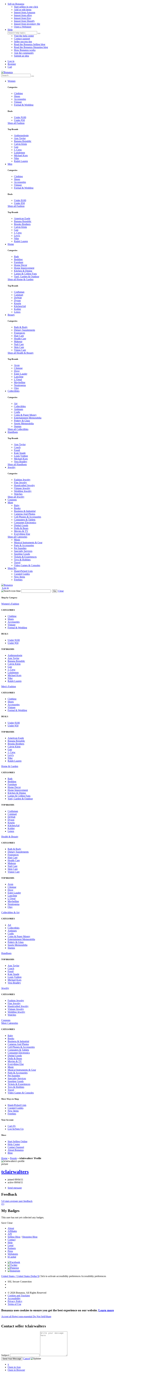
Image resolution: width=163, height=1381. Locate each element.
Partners (12, 1248)
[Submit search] (39, 33)
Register (12, 64)
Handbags (13, 432)
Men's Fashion (8, 686)
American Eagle (22, 218)
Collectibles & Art (10, 912)
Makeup (18, 341)
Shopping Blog (29, 1236)
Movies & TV (21, 531)
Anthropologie (21, 135)
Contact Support (16, 1147)
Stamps (17, 426)
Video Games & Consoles (27, 565)
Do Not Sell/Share (42, 1316)
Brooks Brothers (22, 224)
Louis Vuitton (21, 456)
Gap (16, 147)
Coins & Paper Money (25, 415)
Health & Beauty (9, 836)
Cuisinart (18, 294)
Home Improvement (24, 268)
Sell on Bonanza (16, 4)
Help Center (14, 1144)
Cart (10, 67)
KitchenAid (20, 306)
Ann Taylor (20, 138)
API (10, 1234)
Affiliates (12, 1231)
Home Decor (20, 265)
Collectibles (13, 391)
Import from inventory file (27, 24)
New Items (19, 576)
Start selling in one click (26, 6)
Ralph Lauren (21, 161)
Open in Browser (16, 1370)
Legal (10, 1245)
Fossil (17, 450)
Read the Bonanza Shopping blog (31, 47)
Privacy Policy (15, 1301)
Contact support (22, 38)
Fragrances (19, 333)
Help (10, 29)
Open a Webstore (22, 26)
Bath (16, 256)
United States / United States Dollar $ (20, 1276)
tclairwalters (15, 1172)
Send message (15, 1187)
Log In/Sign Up (16, 1129)
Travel (17, 562)
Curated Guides (22, 574)
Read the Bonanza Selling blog (29, 44)
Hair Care (19, 335)
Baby (16, 505)
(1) (16, 1202)
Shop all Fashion (16, 123)
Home (11, 244)
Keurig (17, 303)
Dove (17, 371)
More (10, 502)
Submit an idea (21, 55)
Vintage (18, 102)
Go (54, 591)
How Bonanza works (24, 50)
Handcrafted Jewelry (24, 485)
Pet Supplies (20, 548)
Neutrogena (20, 385)
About (11, 1228)
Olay (16, 388)
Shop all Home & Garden (20, 279)
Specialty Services (23, 551)
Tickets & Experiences (25, 556)
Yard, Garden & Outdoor (26, 276)
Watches (18, 494)
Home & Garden (9, 766)
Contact (11, 1239)
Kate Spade (20, 453)
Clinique (18, 368)
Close (61, 591)
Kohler (17, 309)
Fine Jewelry (20, 482)
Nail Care (19, 344)
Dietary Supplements (24, 330)
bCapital (12, 1256)
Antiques (18, 409)
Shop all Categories (17, 536)
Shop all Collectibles (18, 429)
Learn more (106, 1310)
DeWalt (18, 297)
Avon (17, 365)
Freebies (18, 579)
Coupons (12, 499)
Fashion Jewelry (22, 479)
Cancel (26, 1358)
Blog (10, 1153)
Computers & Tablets (24, 519)
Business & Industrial (24, 511)
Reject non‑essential (22, 1316)
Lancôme (18, 376)
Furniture (18, 262)
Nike (16, 158)
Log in (11, 61)
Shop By (12, 568)
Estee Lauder (20, 373)
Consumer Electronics (25, 522)
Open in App (14, 1367)
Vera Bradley (20, 461)
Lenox (17, 312)
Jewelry (11, 467)
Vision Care (20, 350)
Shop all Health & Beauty (21, 353)
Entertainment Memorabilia (27, 417)
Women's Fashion (10, 603)
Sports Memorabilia (24, 423)
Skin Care (19, 347)
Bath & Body (21, 327)
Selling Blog (14, 1236)
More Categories (9, 1023)
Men (10, 164)
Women (11, 81)
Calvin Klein (20, 144)
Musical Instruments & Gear (28, 542)
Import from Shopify (24, 21)
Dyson (17, 300)
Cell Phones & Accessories (27, 516)
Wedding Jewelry (23, 491)
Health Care (20, 338)
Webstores (13, 1254)
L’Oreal (18, 379)
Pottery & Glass (22, 420)
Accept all (6, 1316)
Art (15, 403)
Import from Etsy (22, 18)
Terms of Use (14, 1304)
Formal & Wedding (23, 104)
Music (17, 539)
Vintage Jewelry (22, 488)
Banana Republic (22, 141)
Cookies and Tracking (19, 1295)
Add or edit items (22, 9)
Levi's (17, 235)
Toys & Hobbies (22, 559)
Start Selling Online (17, 1141)
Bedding (18, 259)
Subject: (5, 1355)
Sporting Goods (22, 554)
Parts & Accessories (24, 545)
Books (17, 508)
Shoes (17, 96)
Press (10, 1251)
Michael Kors (21, 155)
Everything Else (22, 534)
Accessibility (14, 1298)
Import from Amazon (24, 12)
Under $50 (19, 120)
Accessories (20, 99)
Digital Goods (21, 525)
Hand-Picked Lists (23, 571)
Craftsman (19, 292)
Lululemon (19, 152)
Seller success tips (23, 41)
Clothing (18, 93)
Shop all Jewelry (16, 496)
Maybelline (19, 382)
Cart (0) (11, 1126)
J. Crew (18, 149)
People (13, 1158)
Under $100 (20, 117)
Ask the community (24, 53)
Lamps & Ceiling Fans (25, 273)
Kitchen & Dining (23, 270)
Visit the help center (24, 35)
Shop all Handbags (17, 464)
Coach (17, 447)
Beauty (11, 314)
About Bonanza (16, 1150)
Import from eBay (23, 15)
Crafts (17, 412)
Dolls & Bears (21, 528)
